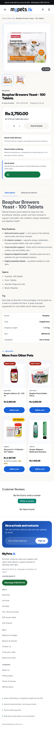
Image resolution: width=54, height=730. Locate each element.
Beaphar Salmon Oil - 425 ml (14, 394)
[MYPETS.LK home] (21, 9)
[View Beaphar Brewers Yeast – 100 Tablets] (20, 80)
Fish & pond (7, 623)
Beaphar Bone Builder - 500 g (38, 394)
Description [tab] (10, 192)
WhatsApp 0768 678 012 (14, 583)
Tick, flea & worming (10, 612)
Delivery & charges (9, 635)
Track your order (9, 652)
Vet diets (5, 606)
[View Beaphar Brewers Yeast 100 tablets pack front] (7, 80)
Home (4, 18)
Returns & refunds (9, 641)
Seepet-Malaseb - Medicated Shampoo (37, 450)
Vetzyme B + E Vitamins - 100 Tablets (14, 450)
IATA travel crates (9, 617)
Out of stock (36, 126)
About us (5, 670)
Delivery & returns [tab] (29, 192)
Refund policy (7, 687)
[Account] (43, 10)
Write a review (27, 501)
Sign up (41, 541)
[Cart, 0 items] (49, 10)
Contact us (6, 646)
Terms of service (9, 681)
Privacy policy (7, 676)
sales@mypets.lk (8, 576)
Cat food (5, 600)
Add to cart (14, 410)
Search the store (9, 658)
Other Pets (11, 18)
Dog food (6, 595)
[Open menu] (5, 10)
